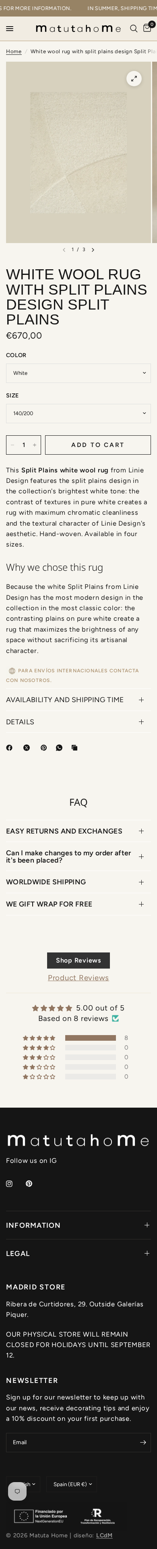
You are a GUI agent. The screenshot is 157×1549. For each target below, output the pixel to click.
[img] (78, 1008)
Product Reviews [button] (78, 977)
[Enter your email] (143, 1442)
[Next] (93, 250)
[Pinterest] (45, 748)
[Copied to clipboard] (76, 748)
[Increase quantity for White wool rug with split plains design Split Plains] (35, 445)
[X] (28, 748)
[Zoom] (134, 78)
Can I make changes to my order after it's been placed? (68, 856)
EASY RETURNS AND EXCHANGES (64, 831)
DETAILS (20, 721)
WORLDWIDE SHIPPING (46, 881)
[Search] (133, 29)
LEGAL (18, 1253)
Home (14, 51)
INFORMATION (33, 1225)
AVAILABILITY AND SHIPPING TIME (65, 699)
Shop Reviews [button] (78, 960)
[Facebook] (11, 748)
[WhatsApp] (61, 748)
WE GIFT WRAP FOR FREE (49, 904)
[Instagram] (15, 1184)
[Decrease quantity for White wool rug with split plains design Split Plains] (12, 445)
